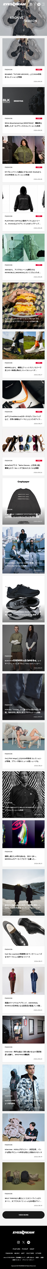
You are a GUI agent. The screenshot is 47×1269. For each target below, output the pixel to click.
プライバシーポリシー (28, 1260)
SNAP (32, 1249)
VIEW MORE (23, 1215)
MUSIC (17, 1253)
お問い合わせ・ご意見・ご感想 (35, 1257)
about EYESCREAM (9, 1257)
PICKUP (25, 1249)
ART (23, 1253)
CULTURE (30, 1253)
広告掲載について (20, 1257)
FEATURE (16, 1249)
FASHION (8, 70)
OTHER (38, 1253)
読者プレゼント (17, 1260)
